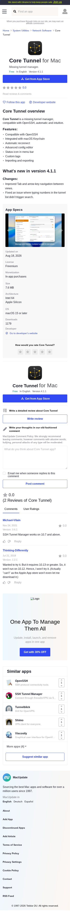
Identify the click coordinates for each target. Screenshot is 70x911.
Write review (35, 419)
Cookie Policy (11, 870)
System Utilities (21, 30)
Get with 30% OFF (35, 652)
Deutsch (18, 801)
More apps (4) (15, 746)
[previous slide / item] (7, 230)
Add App (8, 819)
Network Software (41, 30)
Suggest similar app (35, 757)
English (7, 801)
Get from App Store (37, 79)
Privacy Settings (12, 861)
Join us (57, 2)
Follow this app (16, 102)
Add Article (9, 836)
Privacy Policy (11, 853)
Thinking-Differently (15, 550)
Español (28, 801)
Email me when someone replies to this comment (31, 475)
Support (7, 887)
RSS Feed (8, 896)
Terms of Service (12, 844)
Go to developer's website (24, 333)
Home (6, 30)
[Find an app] (14, 11)
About (6, 810)
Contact (7, 878)
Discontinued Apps (14, 827)
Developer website (44, 102)
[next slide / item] (62, 230)
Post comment (35, 484)
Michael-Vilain (12, 520)
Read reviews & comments (17, 93)
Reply (17, 541)
